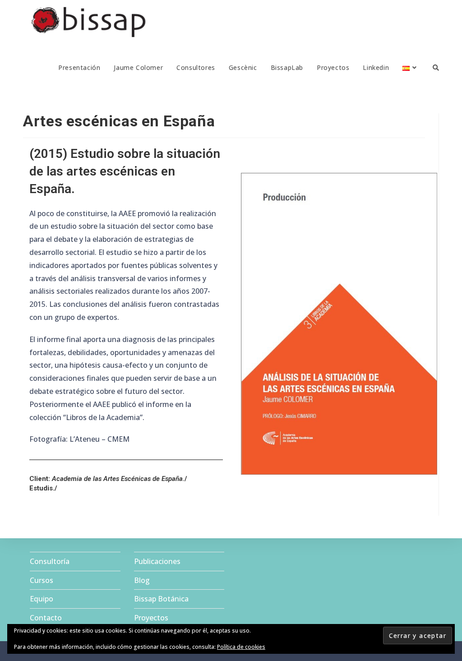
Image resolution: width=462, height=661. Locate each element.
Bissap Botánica (161, 599)
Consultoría (49, 561)
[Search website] (436, 67)
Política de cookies (241, 647)
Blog (142, 580)
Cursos (41, 580)
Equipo (41, 599)
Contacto (46, 618)
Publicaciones (157, 561)
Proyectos (151, 618)
